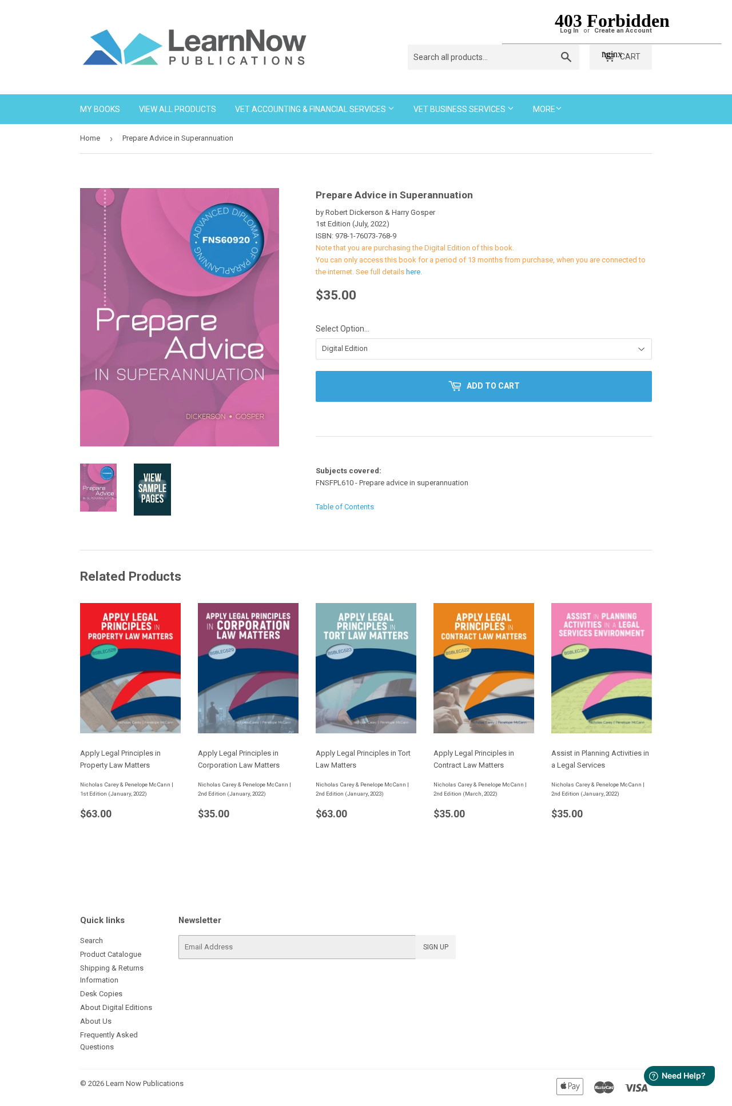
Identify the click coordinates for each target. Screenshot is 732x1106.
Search (91, 940)
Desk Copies (101, 993)
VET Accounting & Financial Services (311, 109)
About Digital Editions (116, 1007)
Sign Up (435, 947)
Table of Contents (345, 506)
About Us (96, 1021)
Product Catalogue (110, 954)
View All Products (177, 109)
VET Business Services (460, 109)
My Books (100, 109)
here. (414, 271)
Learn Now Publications (145, 1083)
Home (90, 138)
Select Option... (342, 328)
